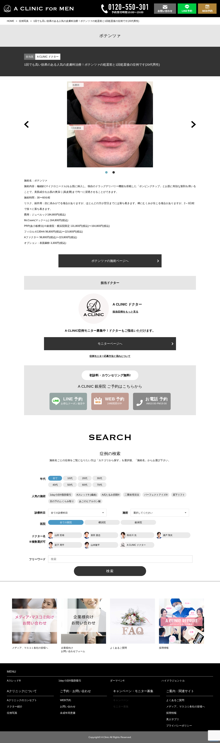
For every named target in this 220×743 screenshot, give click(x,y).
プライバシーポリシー (179, 725)
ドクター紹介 (14, 706)
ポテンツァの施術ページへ (110, 261)
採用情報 (171, 712)
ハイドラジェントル (173, 680)
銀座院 (138, 522)
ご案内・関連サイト (180, 691)
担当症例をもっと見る (125, 311)
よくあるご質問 (175, 700)
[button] (26, 124)
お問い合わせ (67, 706)
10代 (70, 478)
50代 (70, 484)
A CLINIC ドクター (48, 56)
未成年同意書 (67, 712)
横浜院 (102, 522)
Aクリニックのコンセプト (22, 700)
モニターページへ (110, 343)
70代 (99, 484)
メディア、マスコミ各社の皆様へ (185, 706)
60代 (84, 484)
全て (55, 478)
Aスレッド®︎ (14, 680)
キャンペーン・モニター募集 (133, 691)
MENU (11, 671)
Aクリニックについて (22, 691)
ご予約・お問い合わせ (75, 691)
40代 (55, 484)
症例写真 (24, 21)
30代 (99, 478)
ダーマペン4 (117, 680)
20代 (84, 478)
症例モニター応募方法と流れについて (110, 356)
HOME (10, 21)
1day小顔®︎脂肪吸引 (69, 680)
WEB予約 (65, 700)
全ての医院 (66, 522)
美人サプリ (172, 719)
